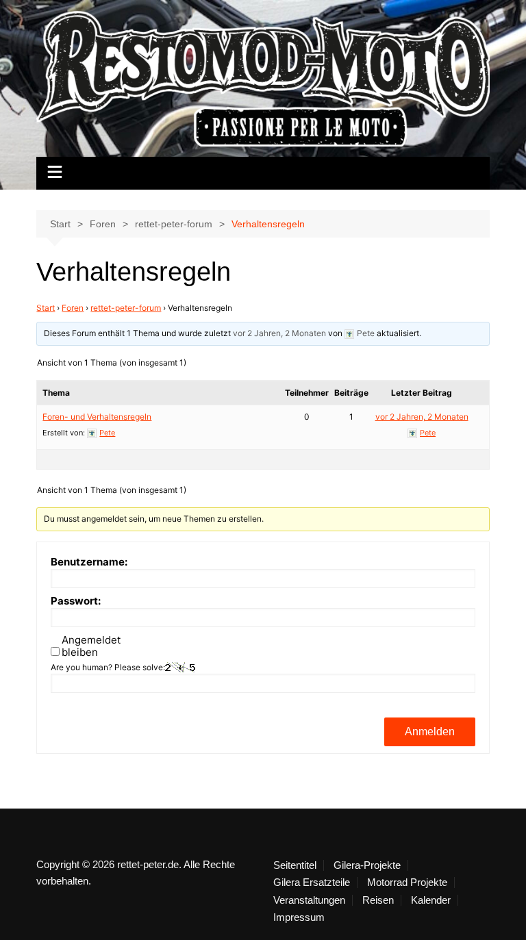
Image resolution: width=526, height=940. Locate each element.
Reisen (378, 900)
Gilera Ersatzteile (311, 882)
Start (45, 308)
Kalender (431, 900)
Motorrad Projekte (407, 882)
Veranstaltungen (309, 900)
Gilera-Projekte (367, 865)
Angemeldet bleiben (91, 646)
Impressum (299, 917)
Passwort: (76, 601)
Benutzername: (89, 562)
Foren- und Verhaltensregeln (96, 416)
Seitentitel (294, 865)
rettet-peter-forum (125, 308)
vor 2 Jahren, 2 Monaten (279, 333)
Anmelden (430, 731)
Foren (73, 308)
